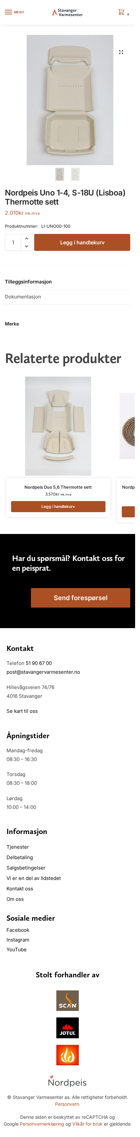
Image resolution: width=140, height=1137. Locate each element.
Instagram (18, 940)
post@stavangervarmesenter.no (43, 672)
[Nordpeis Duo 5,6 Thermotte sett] (58, 426)
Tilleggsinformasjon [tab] (28, 282)
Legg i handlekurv (82, 242)
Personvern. (67, 1104)
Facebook (19, 930)
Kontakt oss (20, 888)
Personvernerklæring (42, 1124)
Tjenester (18, 847)
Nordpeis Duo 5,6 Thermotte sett (58, 487)
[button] (122, 12)
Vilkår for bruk (87, 1124)
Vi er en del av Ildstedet (34, 878)
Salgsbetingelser (26, 868)
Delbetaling (20, 857)
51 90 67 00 (39, 663)
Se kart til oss (22, 711)
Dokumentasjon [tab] (23, 297)
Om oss (15, 899)
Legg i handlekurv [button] (58, 506)
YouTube (17, 949)
